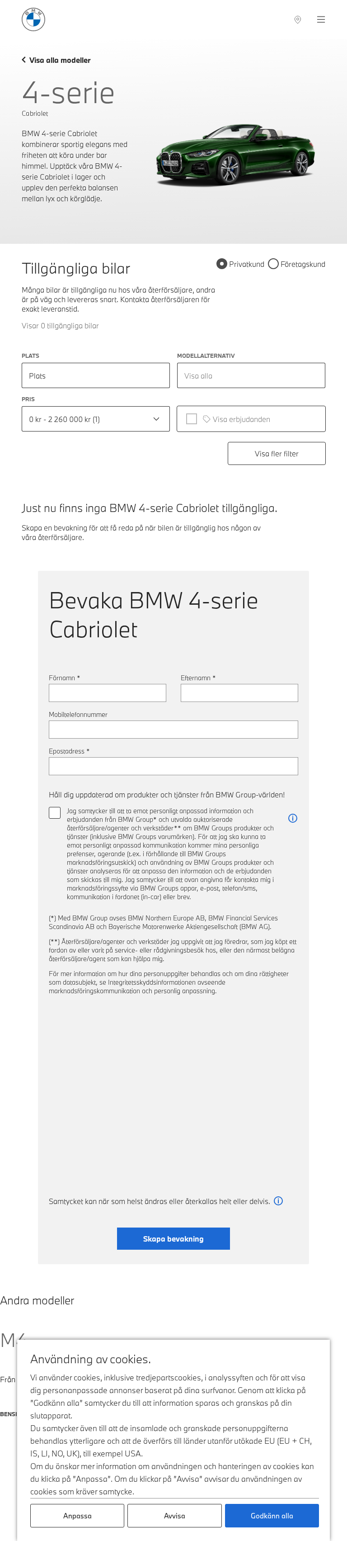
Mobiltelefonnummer (78, 714)
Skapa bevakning (173, 1238)
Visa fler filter (277, 453)
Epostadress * (69, 751)
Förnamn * (64, 677)
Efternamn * (198, 677)
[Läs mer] (292, 818)
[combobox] (251, 375)
